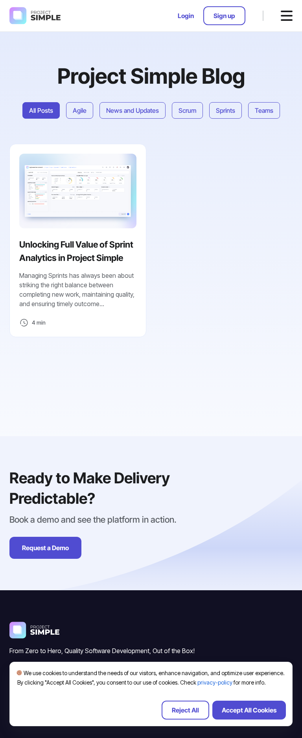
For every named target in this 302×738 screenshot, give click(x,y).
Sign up (224, 16)
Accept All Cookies (249, 710)
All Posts (41, 110)
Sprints (225, 110)
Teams (264, 110)
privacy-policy (214, 682)
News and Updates (132, 110)
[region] (151, 694)
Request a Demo (45, 548)
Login (186, 16)
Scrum (187, 110)
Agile (80, 110)
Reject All (185, 710)
